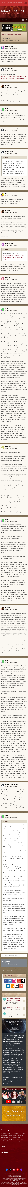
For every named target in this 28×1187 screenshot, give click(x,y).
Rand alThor (6, 38)
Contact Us (18, 1173)
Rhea (7, 1009)
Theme (5, 1173)
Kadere (7, 277)
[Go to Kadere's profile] (2, 278)
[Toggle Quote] (3, 157)
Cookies (22, 1173)
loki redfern (9, 194)
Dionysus (8, 446)
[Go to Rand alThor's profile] (2, 47)
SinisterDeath (8, 955)
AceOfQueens (10, 1002)
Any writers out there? (13, 1007)
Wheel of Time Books (14, 40)
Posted (11, 48)
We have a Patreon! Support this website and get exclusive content (13, 3)
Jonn (6, 108)
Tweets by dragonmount (8, 1149)
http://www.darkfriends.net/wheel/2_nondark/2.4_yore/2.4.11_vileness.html (14, 257)
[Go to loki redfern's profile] (2, 194)
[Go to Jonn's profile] (2, 109)
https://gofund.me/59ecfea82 (15, 1081)
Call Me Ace (9, 1013)
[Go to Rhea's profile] (4, 1008)
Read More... (6, 1084)
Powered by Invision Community (14, 1176)
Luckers (7, 85)
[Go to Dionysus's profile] (2, 447)
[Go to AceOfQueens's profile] (4, 999)
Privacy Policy (11, 1173)
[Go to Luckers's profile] (2, 86)
